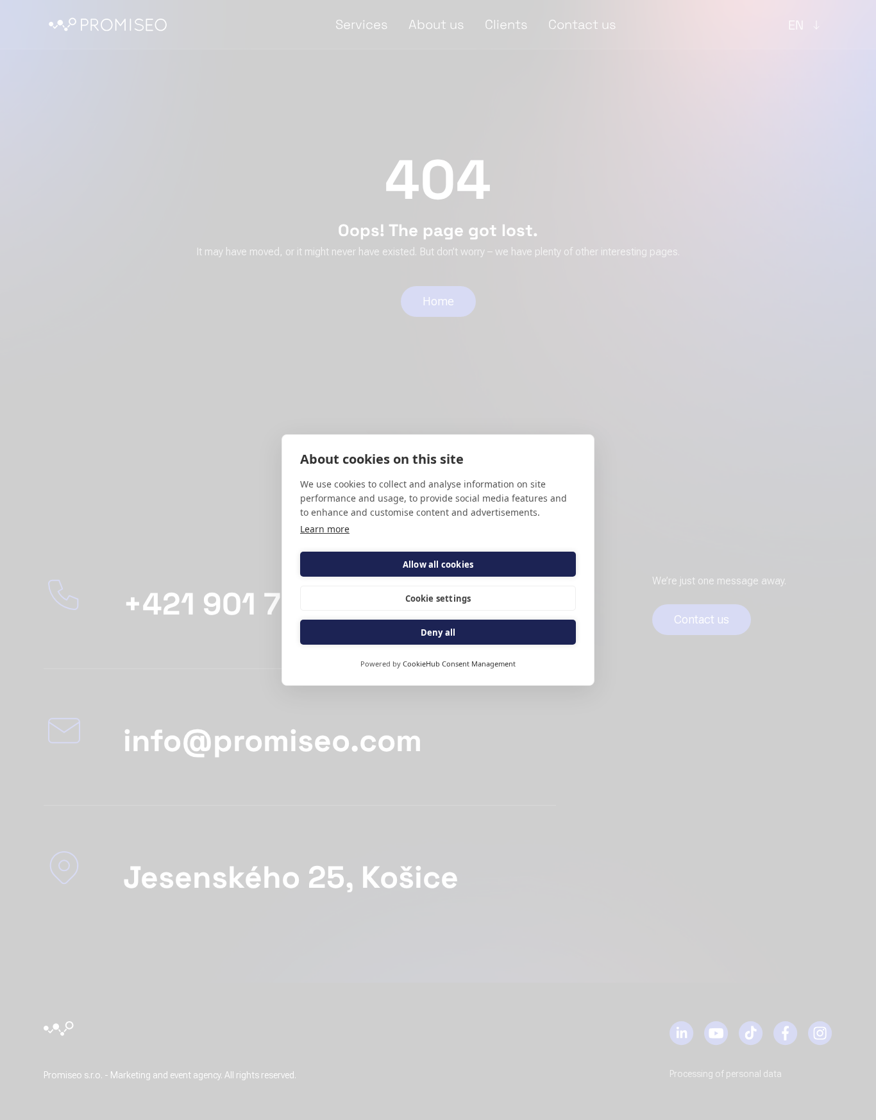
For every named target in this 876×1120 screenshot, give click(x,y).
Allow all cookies (438, 564)
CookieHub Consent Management (459, 663)
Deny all (438, 632)
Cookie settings (438, 598)
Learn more (325, 529)
